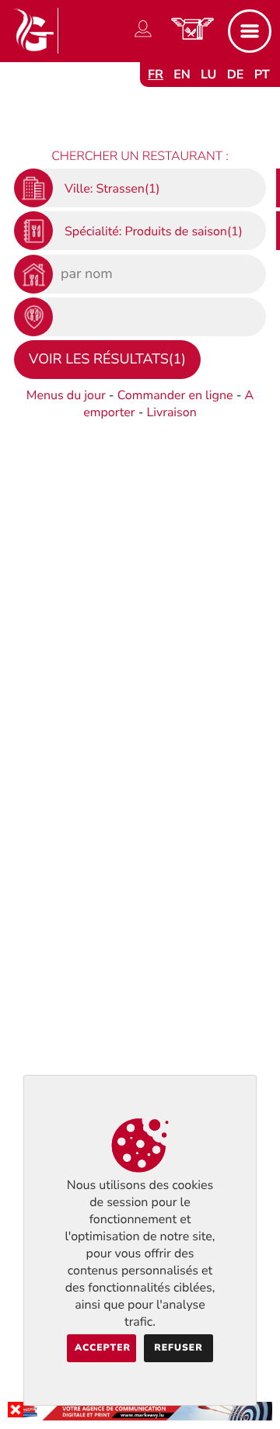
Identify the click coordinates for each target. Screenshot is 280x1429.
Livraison (172, 412)
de (235, 74)
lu (208, 74)
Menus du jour (66, 395)
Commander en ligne (175, 395)
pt (262, 74)
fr (155, 74)
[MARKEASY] (140, 1416)
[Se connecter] (143, 37)
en (182, 74)
